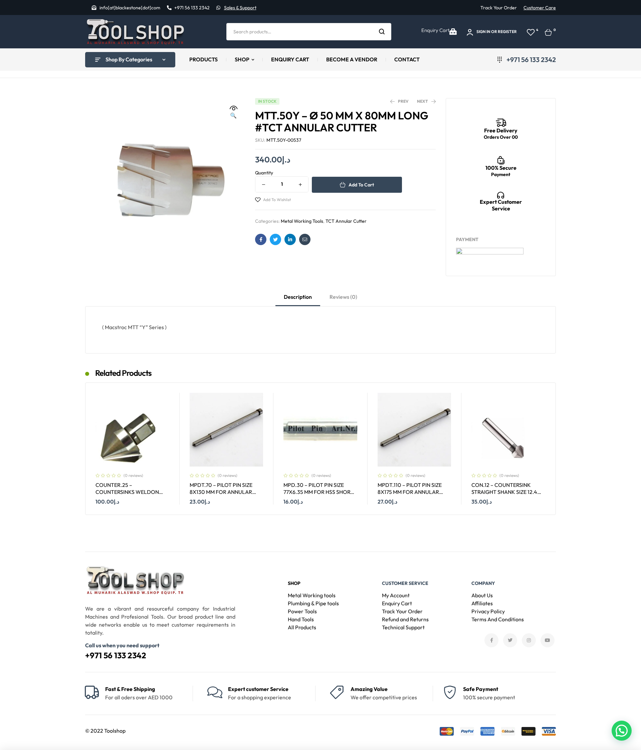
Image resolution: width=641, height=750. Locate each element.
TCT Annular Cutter (346, 221)
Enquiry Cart (435, 30)
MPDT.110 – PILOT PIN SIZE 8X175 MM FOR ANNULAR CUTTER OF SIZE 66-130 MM (411, 492)
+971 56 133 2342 (115, 655)
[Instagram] (529, 640)
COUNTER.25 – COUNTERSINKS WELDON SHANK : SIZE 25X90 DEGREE (130, 492)
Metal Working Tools (302, 221)
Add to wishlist (277, 199)
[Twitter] (510, 640)
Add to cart (361, 185)
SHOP (294, 583)
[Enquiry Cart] (453, 31)
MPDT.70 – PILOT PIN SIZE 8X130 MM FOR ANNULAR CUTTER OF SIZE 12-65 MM (221, 492)
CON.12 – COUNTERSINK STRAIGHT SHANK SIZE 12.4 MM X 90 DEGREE (504, 492)
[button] (233, 112)
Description (298, 296)
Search (382, 31)
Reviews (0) (343, 296)
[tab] (297, 299)
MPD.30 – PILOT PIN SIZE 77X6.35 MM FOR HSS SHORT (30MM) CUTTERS (318, 492)
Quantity (264, 173)
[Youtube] (548, 640)
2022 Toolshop (108, 730)
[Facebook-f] (491, 640)
